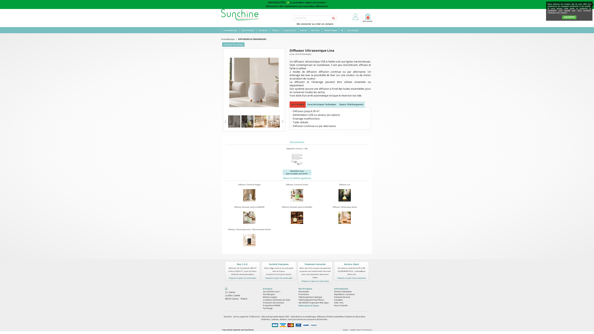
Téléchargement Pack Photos (311, 300)
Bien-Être (315, 30)
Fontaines (263, 30)
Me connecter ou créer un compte (315, 23)
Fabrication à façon (309, 305)
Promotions (304, 294)
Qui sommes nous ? (271, 291)
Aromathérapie (230, 30)
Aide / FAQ (338, 302)
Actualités (338, 300)
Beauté (303, 30)
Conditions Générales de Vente (276, 300)
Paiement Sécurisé (342, 297)
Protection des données (273, 302)
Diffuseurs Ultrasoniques (252, 39)
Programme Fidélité (271, 305)
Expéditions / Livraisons (344, 294)
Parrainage (268, 308)
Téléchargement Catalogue (310, 297)
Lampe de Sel (289, 30)
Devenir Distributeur (343, 291)
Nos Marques (269, 294)
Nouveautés (353, 30)
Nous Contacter (341, 305)
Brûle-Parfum (248, 30)
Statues (275, 30)
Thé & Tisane (330, 30)
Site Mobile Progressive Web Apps (314, 302)
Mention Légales (270, 297)
